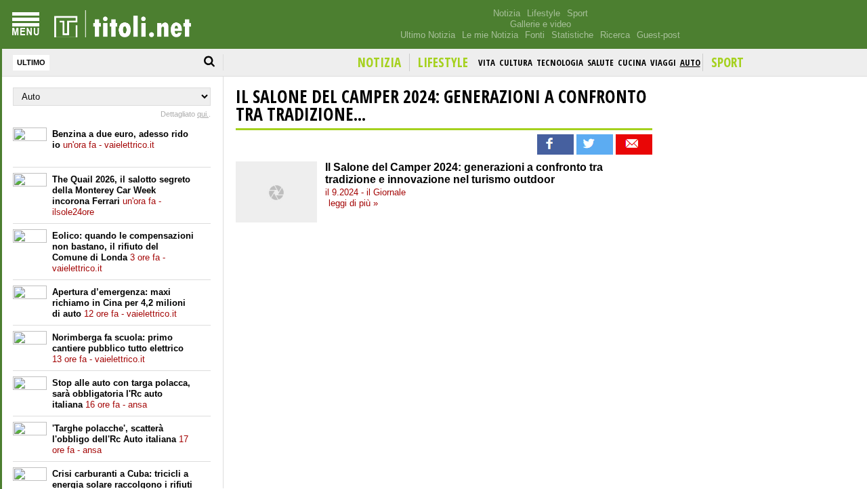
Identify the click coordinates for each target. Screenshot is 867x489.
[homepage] (122, 24)
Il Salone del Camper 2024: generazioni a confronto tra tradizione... (441, 105)
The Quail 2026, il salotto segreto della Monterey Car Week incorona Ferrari (121, 195)
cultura (515, 62)
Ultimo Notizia (427, 35)
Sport (577, 13)
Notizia (506, 13)
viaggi (663, 62)
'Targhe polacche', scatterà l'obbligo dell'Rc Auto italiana (120, 439)
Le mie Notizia (490, 35)
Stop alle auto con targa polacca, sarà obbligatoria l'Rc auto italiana (121, 394)
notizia (379, 62)
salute (600, 62)
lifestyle (443, 62)
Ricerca (615, 35)
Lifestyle (543, 13)
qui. (203, 114)
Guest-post (658, 35)
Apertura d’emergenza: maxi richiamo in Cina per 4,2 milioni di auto (119, 303)
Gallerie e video (540, 24)
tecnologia (559, 62)
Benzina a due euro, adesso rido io (120, 139)
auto (690, 62)
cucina (632, 62)
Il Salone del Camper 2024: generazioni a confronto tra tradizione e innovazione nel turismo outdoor (464, 173)
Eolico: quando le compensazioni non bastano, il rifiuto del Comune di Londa (123, 252)
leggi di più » (353, 203)
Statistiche (572, 35)
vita (486, 62)
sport (727, 62)
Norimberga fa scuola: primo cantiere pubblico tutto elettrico (118, 348)
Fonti (535, 35)
